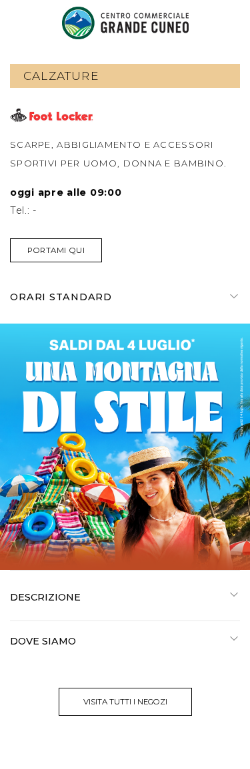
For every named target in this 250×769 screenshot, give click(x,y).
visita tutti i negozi (125, 701)
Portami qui (56, 250)
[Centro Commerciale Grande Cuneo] (125, 23)
